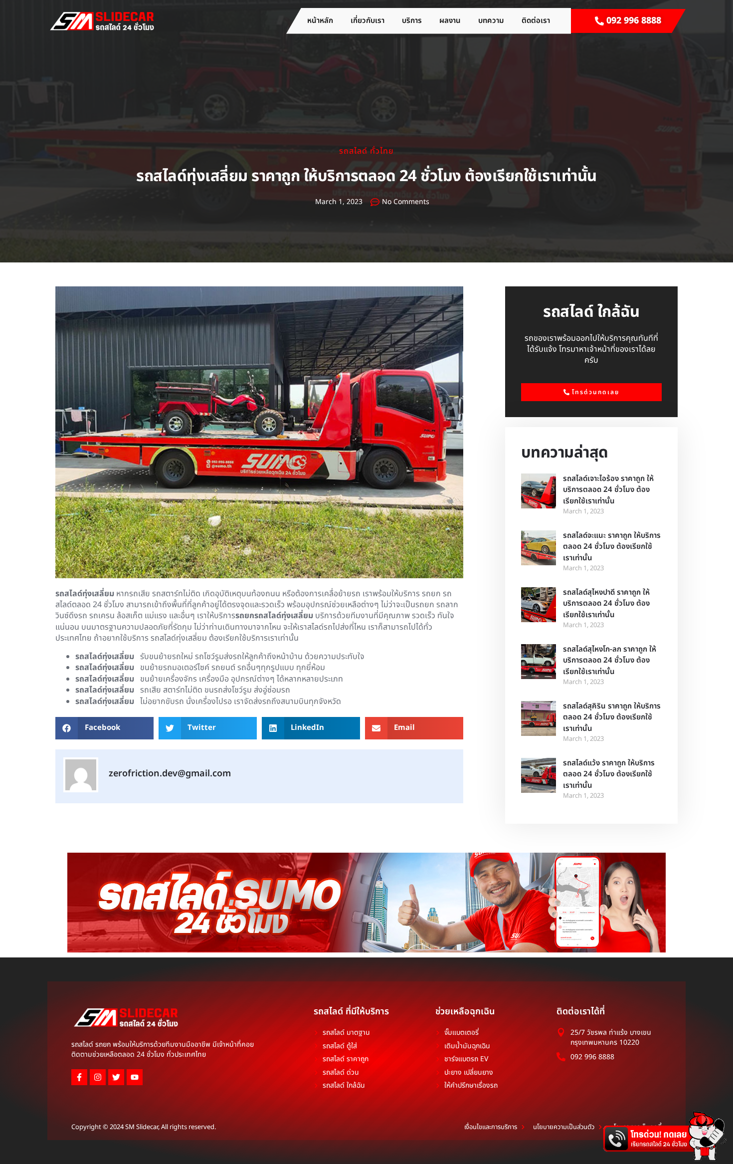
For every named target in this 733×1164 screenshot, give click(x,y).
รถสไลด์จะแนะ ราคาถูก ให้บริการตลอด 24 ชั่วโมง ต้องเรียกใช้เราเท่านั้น (612, 547)
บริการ (412, 20)
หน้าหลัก (320, 20)
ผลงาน (450, 20)
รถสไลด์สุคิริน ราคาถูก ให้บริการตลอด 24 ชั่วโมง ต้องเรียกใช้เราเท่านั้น (612, 717)
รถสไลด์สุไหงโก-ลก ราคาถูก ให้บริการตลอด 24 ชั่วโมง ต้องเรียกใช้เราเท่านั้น (609, 661)
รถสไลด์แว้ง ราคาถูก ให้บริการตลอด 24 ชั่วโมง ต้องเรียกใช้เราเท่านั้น (609, 774)
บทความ (491, 20)
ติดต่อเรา (536, 20)
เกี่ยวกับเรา (367, 20)
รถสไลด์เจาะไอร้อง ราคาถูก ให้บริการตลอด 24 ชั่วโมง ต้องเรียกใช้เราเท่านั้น (608, 490)
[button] (104, 728)
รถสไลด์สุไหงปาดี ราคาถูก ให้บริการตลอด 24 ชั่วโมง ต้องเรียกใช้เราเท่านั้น (606, 604)
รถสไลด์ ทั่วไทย (366, 151)
